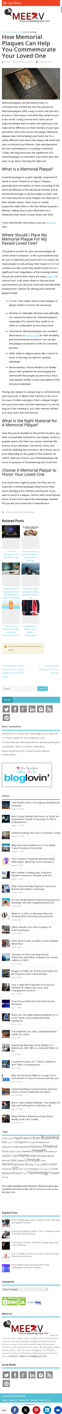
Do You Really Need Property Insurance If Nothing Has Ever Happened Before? (35, 901)
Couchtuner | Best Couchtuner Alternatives (23, 746)
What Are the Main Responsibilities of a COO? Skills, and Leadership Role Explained (34, 1017)
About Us (13, 1400)
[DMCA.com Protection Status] (14, 1305)
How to (34, 1155)
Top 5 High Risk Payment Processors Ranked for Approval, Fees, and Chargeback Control (32, 987)
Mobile (20, 1164)
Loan (43, 1160)
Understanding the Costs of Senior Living (35, 832)
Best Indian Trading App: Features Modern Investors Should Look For (31, 874)
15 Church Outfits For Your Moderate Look (23, 737)
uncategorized (45, 61)
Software (16, 1173)
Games (18, 1151)
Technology (38, 1172)
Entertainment (21, 1146)
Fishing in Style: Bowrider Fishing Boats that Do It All (30, 593)
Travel (54, 1172)
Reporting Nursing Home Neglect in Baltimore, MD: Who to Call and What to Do (34, 1047)
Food (5, 1151)
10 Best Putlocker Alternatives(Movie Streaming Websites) (31, 742)
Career (10, 1142)
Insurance (47, 1156)
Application (23, 1138)
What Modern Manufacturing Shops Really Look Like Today (32, 1118)
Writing (5, 1177)
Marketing (9, 1164)
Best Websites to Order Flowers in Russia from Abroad (30, 556)
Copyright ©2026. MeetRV (13, 1396)
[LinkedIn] (47, 1410)
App (12, 1138)
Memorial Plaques (21, 512)
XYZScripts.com (43, 1404)
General (27, 1151)
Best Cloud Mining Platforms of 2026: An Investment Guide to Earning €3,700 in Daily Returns (35, 819)
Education (7, 1146)
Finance (50, 1146)
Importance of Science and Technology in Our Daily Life (30, 733)
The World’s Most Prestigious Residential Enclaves (35, 804)
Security (6, 1168)
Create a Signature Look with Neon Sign (11, 554)
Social (7, 699)
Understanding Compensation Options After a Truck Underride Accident (34, 1090)
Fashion (36, 1146)
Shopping (33, 1168)
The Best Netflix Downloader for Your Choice (48, 669)
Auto (36, 1137)
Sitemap (34, 1400)
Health (39, 1150)
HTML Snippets (18, 1404)
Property (38, 1164)
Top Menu (14, 3)
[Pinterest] (36, 1410)
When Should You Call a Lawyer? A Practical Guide (31, 928)
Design (32, 1142)
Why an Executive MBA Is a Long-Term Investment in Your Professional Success (35, 1077)
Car (4, 1142)
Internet (6, 1160)
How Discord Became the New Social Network (32, 1003)
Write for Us (44, 1400)
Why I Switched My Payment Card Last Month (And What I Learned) (33, 888)
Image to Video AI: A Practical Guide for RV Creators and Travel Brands (34, 972)
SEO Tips (23, 1168)
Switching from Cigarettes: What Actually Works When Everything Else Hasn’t (11, 594)
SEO (15, 1168)
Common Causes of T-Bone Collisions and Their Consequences (33, 1063)
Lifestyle (8, 512)
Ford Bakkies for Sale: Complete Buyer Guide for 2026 (34, 1033)
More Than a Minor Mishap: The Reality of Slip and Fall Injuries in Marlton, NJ (35, 1104)
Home (23, 1155)
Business (50, 1137)
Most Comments (11, 726)
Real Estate (49, 1164)
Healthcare (52, 1151)
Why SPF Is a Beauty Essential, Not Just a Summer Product (10, 631)
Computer (21, 1142)
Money (29, 1164)
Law (13, 1160)
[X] (26, 1410)
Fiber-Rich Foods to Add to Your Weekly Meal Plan (34, 942)
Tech (25, 1173)
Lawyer (20, 1160)
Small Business (45, 1169)
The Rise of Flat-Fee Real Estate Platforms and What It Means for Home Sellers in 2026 (34, 957)
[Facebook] (15, 1410)
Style (32, 512)
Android (5, 1138)
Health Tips (9, 1156)
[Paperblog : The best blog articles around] (34, 1305)
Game (12, 1151)
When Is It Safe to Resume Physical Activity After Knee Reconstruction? (32, 915)
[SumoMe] (58, 1410)
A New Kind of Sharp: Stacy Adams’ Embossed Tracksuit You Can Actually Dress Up (30, 634)
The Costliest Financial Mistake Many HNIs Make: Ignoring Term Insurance (33, 860)
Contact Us (24, 1400)
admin (7, 61)
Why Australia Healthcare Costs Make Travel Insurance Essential (33, 846)
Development (42, 1142)
